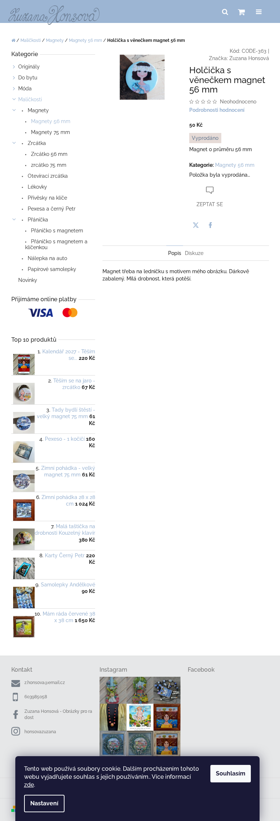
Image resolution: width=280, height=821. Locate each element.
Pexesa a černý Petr (50, 209)
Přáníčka (37, 220)
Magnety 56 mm (50, 121)
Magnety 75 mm (50, 132)
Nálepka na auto (46, 258)
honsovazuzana (40, 731)
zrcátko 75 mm (48, 165)
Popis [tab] (174, 253)
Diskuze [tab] (194, 253)
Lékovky (36, 187)
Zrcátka (36, 143)
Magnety (37, 110)
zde (29, 784)
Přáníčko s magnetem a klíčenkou (56, 244)
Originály (29, 67)
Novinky (27, 280)
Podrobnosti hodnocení (217, 110)
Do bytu (27, 77)
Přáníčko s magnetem (56, 230)
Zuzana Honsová (249, 58)
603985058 (35, 696)
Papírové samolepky (51, 269)
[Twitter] (195, 225)
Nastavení (44, 803)
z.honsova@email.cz (44, 682)
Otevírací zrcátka (47, 176)
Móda (25, 88)
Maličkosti (30, 99)
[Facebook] (210, 225)
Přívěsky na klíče (46, 198)
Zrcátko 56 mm (48, 154)
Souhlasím (230, 773)
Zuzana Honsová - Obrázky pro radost (58, 714)
